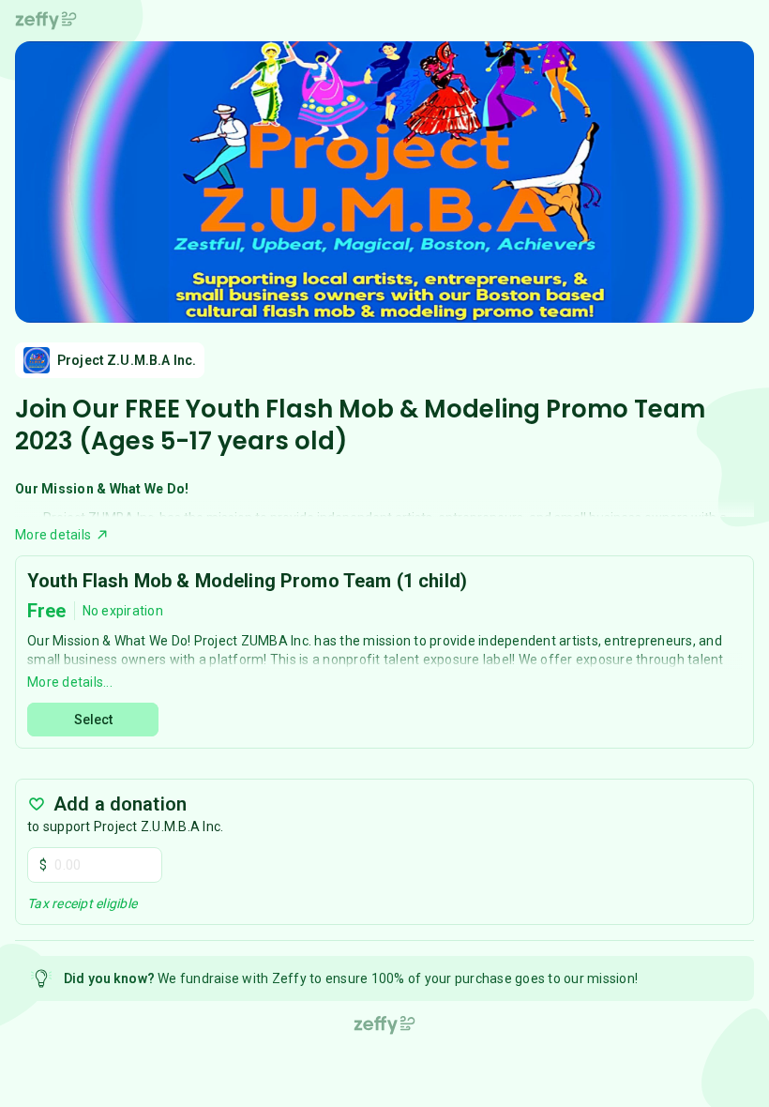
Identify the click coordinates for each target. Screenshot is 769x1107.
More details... (70, 682)
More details (53, 534)
